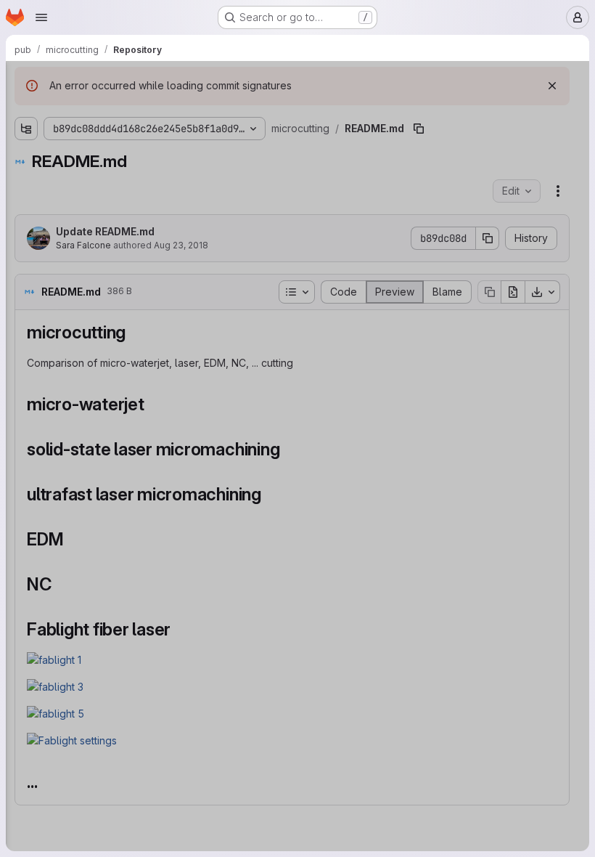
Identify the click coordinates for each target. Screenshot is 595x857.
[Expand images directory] (8, 136)
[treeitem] (103, 135)
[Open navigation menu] (41, 17)
